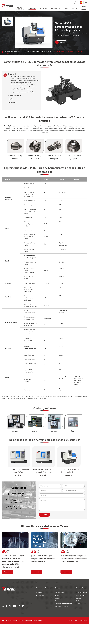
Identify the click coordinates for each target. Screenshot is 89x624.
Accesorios (58, 595)
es (86, 2)
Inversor (74, 8)
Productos (32, 8)
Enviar (44, 515)
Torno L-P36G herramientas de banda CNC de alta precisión (43, 472)
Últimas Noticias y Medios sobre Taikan (44, 526)
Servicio (65, 8)
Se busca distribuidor (20, 8)
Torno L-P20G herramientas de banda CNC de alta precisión (69, 472)
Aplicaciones (55, 8)
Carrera (78, 604)
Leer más (7, 572)
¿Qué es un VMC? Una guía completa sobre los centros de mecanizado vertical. (43, 558)
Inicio (6, 51)
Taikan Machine (19, 620)
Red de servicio (59, 592)
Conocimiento (59, 598)
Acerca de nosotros (81, 592)
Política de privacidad (81, 620)
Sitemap (71, 620)
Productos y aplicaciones (43, 588)
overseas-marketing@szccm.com (20, 496)
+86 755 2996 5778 (16, 502)
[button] (7, 14)
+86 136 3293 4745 (16, 509)
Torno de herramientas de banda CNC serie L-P (37, 51)
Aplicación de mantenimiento (63, 604)
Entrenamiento (59, 601)
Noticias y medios (83, 8)
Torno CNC (19, 51)
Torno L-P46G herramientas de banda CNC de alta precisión (18, 472)
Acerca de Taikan (81, 588)
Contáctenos (43, 8)
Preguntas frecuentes (61, 606)
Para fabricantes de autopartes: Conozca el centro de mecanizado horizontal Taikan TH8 (73, 558)
